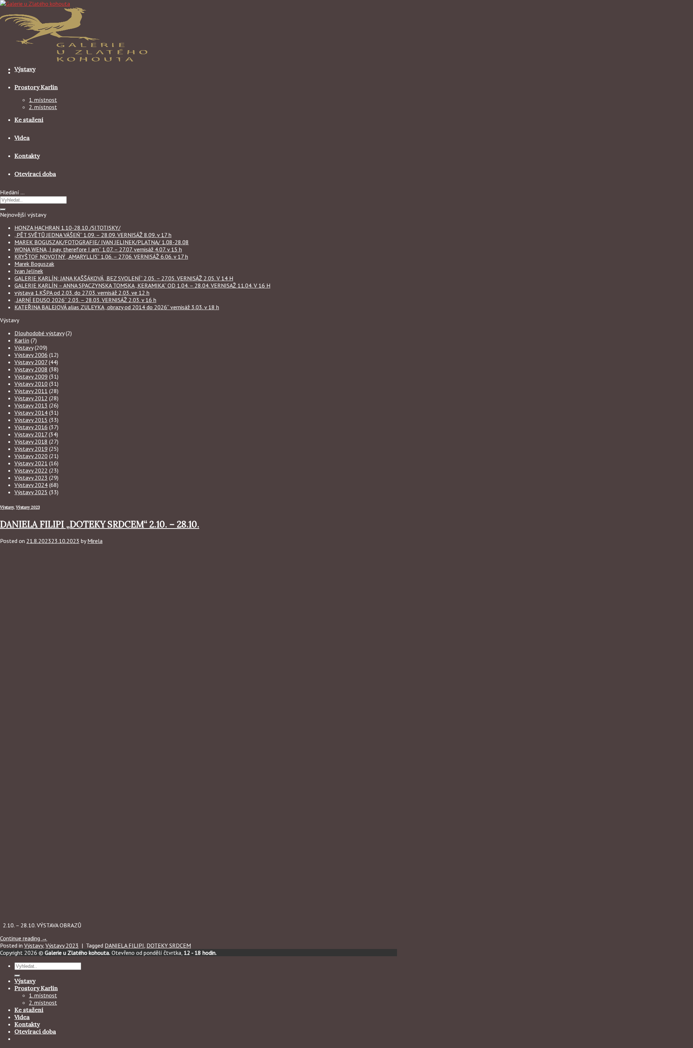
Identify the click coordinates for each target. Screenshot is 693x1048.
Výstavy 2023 (31, 477)
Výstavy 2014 (31, 412)
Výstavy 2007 (30, 362)
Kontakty (27, 155)
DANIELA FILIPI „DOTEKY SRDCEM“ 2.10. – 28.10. (99, 524)
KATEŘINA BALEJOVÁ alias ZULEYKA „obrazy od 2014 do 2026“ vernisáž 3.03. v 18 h (116, 307)
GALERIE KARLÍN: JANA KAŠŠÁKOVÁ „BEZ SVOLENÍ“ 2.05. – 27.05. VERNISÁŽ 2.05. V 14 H (123, 278)
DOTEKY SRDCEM (169, 945)
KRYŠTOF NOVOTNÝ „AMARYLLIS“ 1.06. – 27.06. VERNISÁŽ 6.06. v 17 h (101, 256)
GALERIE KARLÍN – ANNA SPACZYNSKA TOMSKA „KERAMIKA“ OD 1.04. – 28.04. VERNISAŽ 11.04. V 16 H (142, 285)
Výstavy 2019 (31, 448)
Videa (22, 137)
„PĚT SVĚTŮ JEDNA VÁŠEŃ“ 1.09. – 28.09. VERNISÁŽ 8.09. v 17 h (92, 234)
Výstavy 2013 (31, 405)
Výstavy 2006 (31, 354)
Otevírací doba (35, 173)
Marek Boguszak (34, 263)
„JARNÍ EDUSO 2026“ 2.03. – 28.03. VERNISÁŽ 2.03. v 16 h (85, 299)
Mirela (95, 540)
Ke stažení (28, 119)
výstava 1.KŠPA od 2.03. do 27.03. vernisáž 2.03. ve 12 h (81, 292)
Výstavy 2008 (31, 369)
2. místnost (43, 107)
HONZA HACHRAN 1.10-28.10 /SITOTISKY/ (67, 227)
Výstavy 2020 (31, 456)
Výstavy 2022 (31, 470)
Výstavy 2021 (31, 463)
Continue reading (23, 938)
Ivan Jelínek (28, 271)
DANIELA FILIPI (124, 945)
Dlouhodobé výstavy (39, 333)
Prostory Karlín (36, 87)
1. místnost (43, 99)
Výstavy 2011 (31, 390)
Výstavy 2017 (30, 434)
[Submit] (3, 209)
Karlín (21, 340)
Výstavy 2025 (31, 492)
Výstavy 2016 (31, 427)
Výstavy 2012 (31, 398)
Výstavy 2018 (31, 441)
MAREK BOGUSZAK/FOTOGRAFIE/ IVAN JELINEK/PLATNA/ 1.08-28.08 (101, 242)
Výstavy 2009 (31, 376)
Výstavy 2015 (31, 419)
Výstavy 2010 (31, 383)
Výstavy (24, 69)
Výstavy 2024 (31, 484)
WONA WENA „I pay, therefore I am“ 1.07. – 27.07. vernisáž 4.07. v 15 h (98, 249)
